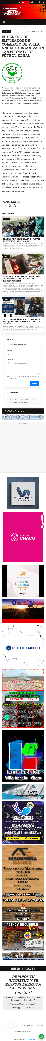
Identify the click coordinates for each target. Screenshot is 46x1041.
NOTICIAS (23, 26)
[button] (19, 2)
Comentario (10, 359)
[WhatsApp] (32, 2)
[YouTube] (43, 2)
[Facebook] (36, 2)
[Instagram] (39, 2)
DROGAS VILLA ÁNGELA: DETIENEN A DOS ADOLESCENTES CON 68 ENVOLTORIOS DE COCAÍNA (21, 321)
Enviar (34, 383)
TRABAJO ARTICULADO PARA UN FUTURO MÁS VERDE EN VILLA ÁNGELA (21, 240)
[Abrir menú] (4, 22)
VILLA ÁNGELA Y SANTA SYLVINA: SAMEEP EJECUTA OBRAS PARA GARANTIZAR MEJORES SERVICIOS (21, 279)
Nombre (9, 350)
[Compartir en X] (10, 206)
